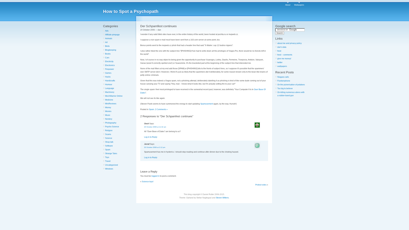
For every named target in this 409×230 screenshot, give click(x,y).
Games (108, 73)
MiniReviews (110, 104)
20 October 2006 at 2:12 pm (154, 147)
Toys (107, 157)
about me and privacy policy (289, 43)
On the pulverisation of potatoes (291, 85)
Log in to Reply (150, 137)
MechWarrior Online (114, 96)
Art (106, 42)
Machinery (109, 92)
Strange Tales (111, 153)
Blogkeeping (110, 50)
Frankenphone (283, 81)
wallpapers (282, 66)
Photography (110, 123)
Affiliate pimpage (112, 35)
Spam (107, 150)
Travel (108, 161)
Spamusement (206, 104)
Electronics (110, 65)
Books (108, 54)
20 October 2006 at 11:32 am (155, 127)
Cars (107, 58)
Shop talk (109, 142)
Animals (108, 38)
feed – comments (284, 55)
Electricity (109, 61)
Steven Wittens (222, 198)
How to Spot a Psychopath (130, 11)
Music (107, 115)
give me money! (284, 58)
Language (109, 88)
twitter (279, 62)
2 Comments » (161, 109)
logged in (155, 176)
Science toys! (147, 181)
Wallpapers (299, 5)
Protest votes (260, 185)
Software (109, 146)
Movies (108, 111)
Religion (108, 130)
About (287, 5)
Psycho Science (112, 127)
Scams (108, 134)
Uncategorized (111, 165)
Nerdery (108, 119)
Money (108, 107)
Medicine (109, 100)
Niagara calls (283, 77)
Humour (108, 84)
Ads (106, 31)
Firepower (109, 69)
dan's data (281, 47)
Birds (107, 46)
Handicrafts (110, 81)
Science (108, 138)
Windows (109, 169)
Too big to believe (285, 88)
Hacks (108, 77)
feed (279, 51)
